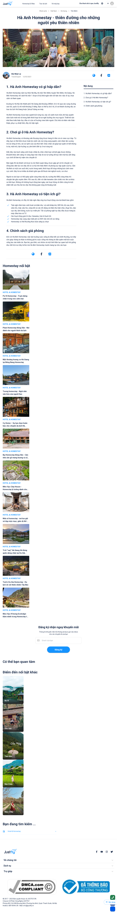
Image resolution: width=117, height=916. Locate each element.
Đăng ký (58, 649)
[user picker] (110, 3)
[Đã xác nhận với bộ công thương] (85, 887)
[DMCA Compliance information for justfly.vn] (31, 887)
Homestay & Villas (28, 4)
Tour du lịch (43, 4)
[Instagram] (106, 851)
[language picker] (102, 3)
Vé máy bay (55, 4)
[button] (58, 860)
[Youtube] (101, 851)
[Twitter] (111, 851)
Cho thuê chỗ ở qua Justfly (89, 3)
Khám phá (43, 11)
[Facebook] (96, 851)
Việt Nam (54, 11)
